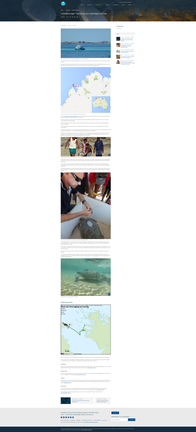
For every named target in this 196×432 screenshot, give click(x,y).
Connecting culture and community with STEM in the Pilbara (127, 57)
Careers (107, 4)
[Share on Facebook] (70, 17)
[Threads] (70, 417)
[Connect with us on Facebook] (61, 417)
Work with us (98, 4)
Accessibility (72, 420)
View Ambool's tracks (91, 367)
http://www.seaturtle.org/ (65, 393)
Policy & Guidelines (97, 420)
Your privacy (104, 420)
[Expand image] (86, 43)
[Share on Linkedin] (75, 17)
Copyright (78, 420)
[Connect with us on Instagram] (64, 417)
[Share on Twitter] (72, 17)
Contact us (115, 412)
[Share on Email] (77, 17)
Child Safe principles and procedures (91, 422)
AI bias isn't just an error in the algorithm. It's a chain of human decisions (127, 40)
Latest (117, 33)
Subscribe (131, 419)
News (123, 4)
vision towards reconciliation (86, 429)
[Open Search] (134, 5)
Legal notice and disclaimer (87, 420)
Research (89, 4)
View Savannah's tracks (81, 374)
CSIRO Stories (68, 10)
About (81, 4)
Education (115, 4)
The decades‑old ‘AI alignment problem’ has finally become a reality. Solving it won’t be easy (128, 63)
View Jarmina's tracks (100, 389)
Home (62, 10)
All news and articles (75, 10)
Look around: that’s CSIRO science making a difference (127, 52)
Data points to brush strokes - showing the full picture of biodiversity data (126, 46)
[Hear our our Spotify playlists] (68, 417)
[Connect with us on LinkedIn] (66, 417)
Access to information (65, 420)
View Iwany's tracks (67, 382)
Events (129, 4)
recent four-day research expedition (71, 116)
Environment (119, 28)
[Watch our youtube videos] (73, 417)
